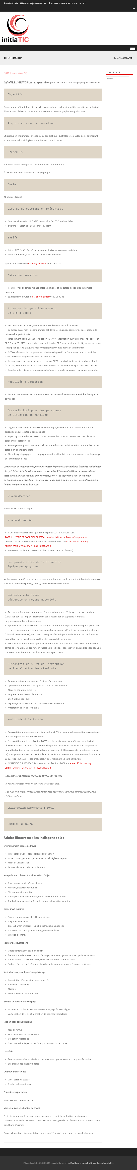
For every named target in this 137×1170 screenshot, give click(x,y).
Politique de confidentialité (100, 1163)
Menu (68, 48)
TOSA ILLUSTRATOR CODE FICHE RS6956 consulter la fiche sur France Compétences (46, 537)
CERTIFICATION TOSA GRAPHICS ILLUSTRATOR (28, 546)
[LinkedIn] (133, 8)
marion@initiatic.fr (37, 263)
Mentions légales (78, 1163)
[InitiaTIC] (15, 43)
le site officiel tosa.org (77, 541)
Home (116, 58)
